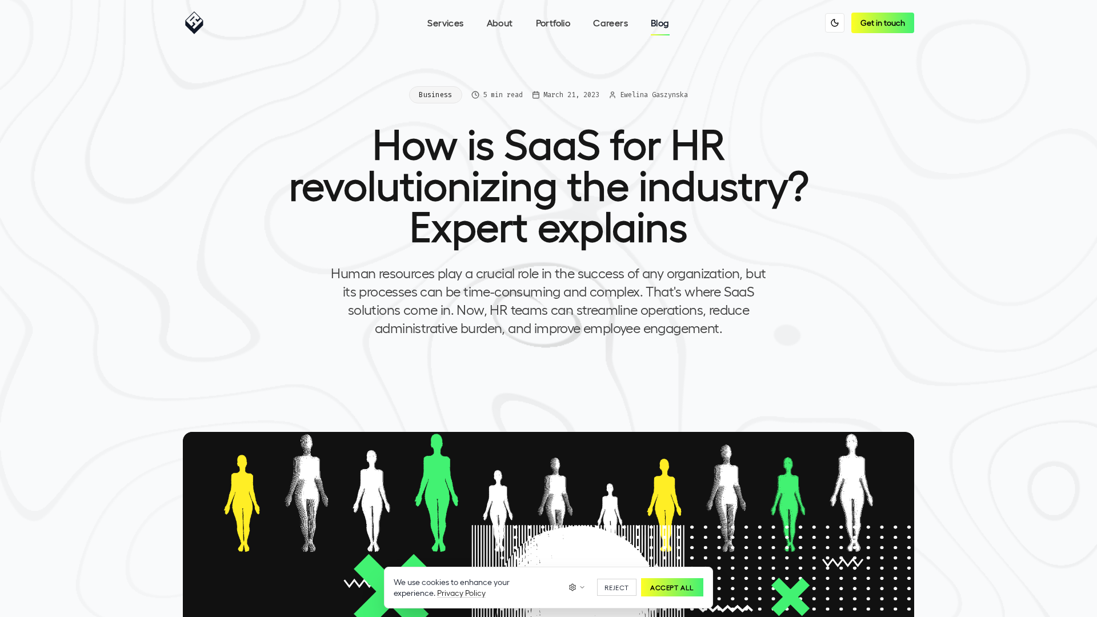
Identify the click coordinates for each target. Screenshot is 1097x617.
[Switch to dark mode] (834, 23)
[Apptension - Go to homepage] (197, 22)
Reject (616, 587)
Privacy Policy (461, 593)
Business (435, 94)
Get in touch (882, 22)
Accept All (672, 587)
